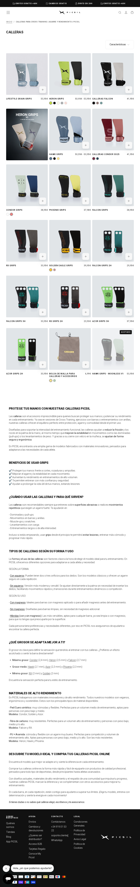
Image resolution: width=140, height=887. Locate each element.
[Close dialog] (132, 400)
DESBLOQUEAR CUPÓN (103, 483)
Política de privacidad (97, 474)
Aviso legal (114, 474)
